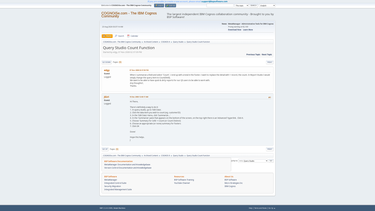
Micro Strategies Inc (234, 183)
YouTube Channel (182, 183)
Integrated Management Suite (118, 189)
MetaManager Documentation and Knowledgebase (127, 164)
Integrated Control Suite (115, 183)
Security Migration (112, 186)
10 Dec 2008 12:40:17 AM (139, 97)
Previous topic (253, 54)
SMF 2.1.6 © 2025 (106, 208)
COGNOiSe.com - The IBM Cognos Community (129, 14)
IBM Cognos (230, 186)
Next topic (267, 54)
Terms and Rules (260, 208)
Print (269, 62)
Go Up (105, 149)
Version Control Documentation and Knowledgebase (127, 167)
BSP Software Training (184, 179)
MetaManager (110, 179)
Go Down (106, 62)
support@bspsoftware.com (214, 1)
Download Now (234, 29)
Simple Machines (119, 208)
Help (250, 208)
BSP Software (231, 179)
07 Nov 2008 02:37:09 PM (139, 70)
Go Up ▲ (272, 208)
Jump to (234, 160)
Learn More (248, 29)
